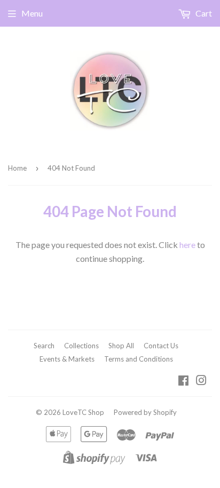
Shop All (121, 345)
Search (44, 345)
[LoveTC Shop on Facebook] (183, 381)
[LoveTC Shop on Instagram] (201, 381)
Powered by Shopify (145, 412)
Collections (81, 345)
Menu (32, 13)
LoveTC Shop (83, 412)
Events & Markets (67, 359)
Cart (203, 13)
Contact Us (161, 345)
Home (17, 168)
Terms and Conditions (138, 359)
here (187, 244)
